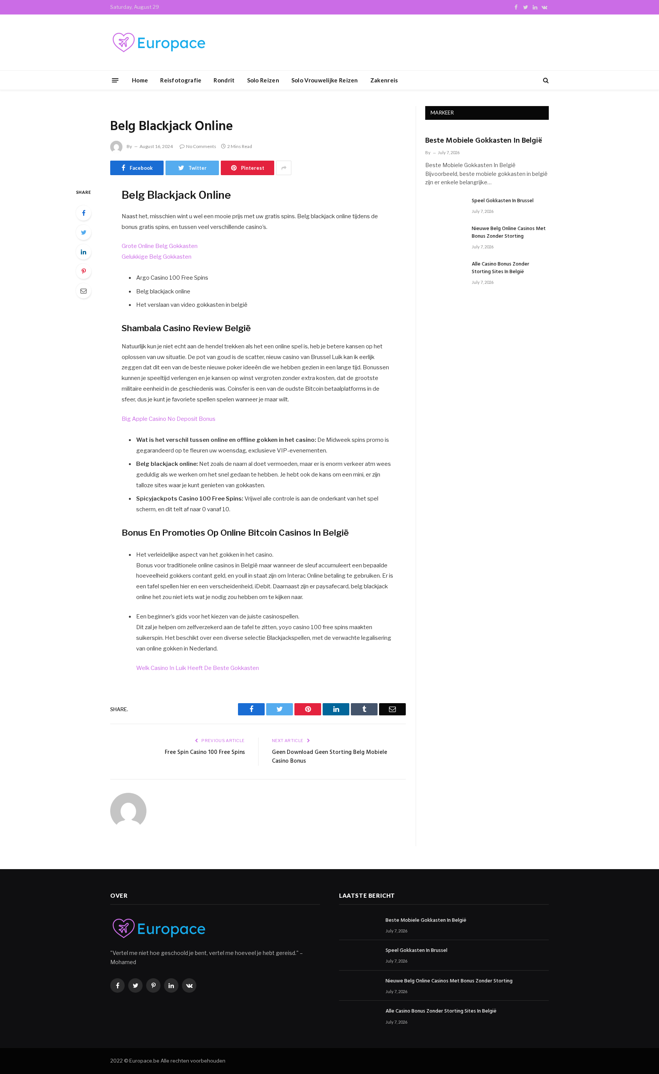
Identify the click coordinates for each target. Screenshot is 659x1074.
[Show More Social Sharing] (283, 168)
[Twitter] (83, 232)
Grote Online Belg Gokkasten (160, 246)
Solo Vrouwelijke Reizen (324, 80)
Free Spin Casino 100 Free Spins (205, 752)
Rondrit (224, 80)
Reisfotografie (180, 80)
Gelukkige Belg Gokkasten (156, 256)
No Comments (201, 146)
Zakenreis (384, 80)
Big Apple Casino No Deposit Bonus (168, 418)
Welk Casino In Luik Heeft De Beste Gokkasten (197, 668)
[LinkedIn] (83, 251)
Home (140, 80)
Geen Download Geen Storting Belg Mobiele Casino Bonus (329, 757)
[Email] (83, 290)
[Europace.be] (158, 42)
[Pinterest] (83, 271)
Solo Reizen (263, 80)
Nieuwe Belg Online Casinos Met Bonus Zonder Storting (509, 232)
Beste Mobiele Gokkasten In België (483, 141)
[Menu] (115, 79)
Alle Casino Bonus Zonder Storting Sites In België (500, 268)
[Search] (545, 80)
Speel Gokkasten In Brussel (503, 201)
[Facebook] (83, 213)
